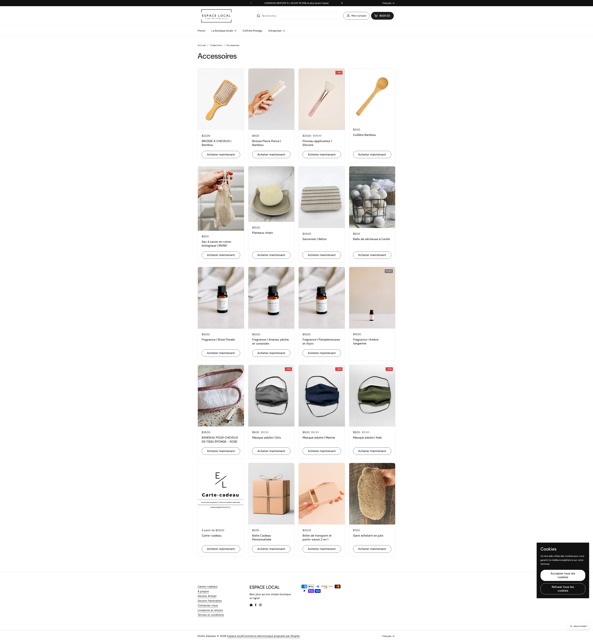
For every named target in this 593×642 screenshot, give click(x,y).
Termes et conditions (211, 614)
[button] (382, 16)
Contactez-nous (208, 605)
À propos (203, 591)
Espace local (235, 636)
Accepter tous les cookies (563, 575)
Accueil (202, 45)
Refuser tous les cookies (563, 589)
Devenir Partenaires (210, 600)
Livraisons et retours (210, 610)
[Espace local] (216, 15)
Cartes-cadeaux (208, 586)
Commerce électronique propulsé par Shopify (271, 636)
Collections (216, 45)
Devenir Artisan (207, 596)
